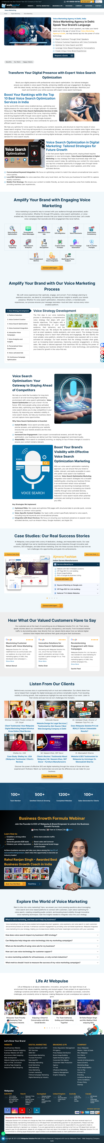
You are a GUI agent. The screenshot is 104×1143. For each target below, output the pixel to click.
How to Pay (81, 1070)
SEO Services (33, 1050)
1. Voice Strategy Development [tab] (18, 311)
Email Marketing (34, 1065)
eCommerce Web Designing (13, 1055)
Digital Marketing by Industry (39, 1077)
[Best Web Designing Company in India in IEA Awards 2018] (26, 870)
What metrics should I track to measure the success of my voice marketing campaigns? (43, 963)
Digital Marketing (42, 6)
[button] (76, 564)
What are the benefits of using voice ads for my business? (30, 946)
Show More (10, 661)
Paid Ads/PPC (33, 1060)
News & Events (82, 1062)
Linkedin (37, 1112)
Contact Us (81, 1072)
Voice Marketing (34, 1070)
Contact (98, 6)
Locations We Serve (84, 1077)
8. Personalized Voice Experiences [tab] (15, 347)
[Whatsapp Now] (3, 1134)
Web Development (10, 1058)
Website (30, 6)
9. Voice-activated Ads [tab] (15, 353)
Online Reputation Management (64, 1048)
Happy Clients (27, 62)
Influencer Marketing (60, 1070)
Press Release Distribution (62, 1053)
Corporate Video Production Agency (62, 1064)
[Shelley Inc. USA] (19, 742)
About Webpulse (82, 1048)
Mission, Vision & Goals (85, 1050)
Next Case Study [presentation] (91, 554)
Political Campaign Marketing (39, 1075)
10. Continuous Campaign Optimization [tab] (16, 358)
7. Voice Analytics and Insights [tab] (15, 340)
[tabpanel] (65, 330)
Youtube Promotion (35, 1058)
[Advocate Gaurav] (52, 709)
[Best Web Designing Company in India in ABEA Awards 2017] (8, 870)
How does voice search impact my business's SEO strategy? (31, 935)
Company (78, 6)
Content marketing (35, 1072)
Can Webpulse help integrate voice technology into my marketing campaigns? (39, 940)
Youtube (22, 1112)
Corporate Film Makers (61, 1060)
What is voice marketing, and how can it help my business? (30, 919)
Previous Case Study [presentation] (12, 554)
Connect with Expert (50, 268)
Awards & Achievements (85, 1060)
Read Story (32, 884)
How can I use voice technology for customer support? (29, 951)
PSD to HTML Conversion (13, 1062)
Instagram (15, 1112)
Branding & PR (57, 6)
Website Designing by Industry (14, 1060)
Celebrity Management (61, 1072)
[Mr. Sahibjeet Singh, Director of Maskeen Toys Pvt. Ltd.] (84, 709)
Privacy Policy (82, 1082)
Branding (80, 1075)
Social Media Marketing (37, 1055)
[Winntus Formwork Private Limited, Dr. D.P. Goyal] (19, 709)
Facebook (7, 1112)
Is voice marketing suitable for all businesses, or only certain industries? (37, 957)
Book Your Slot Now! (13, 884)
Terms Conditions (83, 1080)
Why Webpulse (82, 1053)
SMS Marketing (34, 1067)
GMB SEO (32, 1053)
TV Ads (55, 1067)
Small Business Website (12, 1048)
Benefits (9, 62)
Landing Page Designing (12, 1065)
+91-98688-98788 (73, 1)
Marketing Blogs (83, 1065)
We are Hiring (86, 1)
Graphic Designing (59, 1075)
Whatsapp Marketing (36, 1062)
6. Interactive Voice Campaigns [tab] (14, 334)
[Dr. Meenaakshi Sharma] (84, 742)
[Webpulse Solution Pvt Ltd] (11, 6)
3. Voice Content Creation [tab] (16, 319)
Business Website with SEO (13, 1053)
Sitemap (80, 1084)
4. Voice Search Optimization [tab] (17, 324)
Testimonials (81, 1058)
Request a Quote (61, 56)
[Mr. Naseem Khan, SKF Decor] (52, 742)
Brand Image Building (60, 1055)
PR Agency (56, 1050)
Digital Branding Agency (61, 1058)
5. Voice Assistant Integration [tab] (17, 328)
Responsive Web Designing (13, 1067)
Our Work (88, 6)
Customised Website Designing (14, 1050)
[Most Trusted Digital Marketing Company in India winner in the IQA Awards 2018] (45, 870)
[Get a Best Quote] (3, 1138)
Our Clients (81, 1055)
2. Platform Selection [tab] (14, 315)
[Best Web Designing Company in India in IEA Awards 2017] (17, 870)
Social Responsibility (84, 1067)
